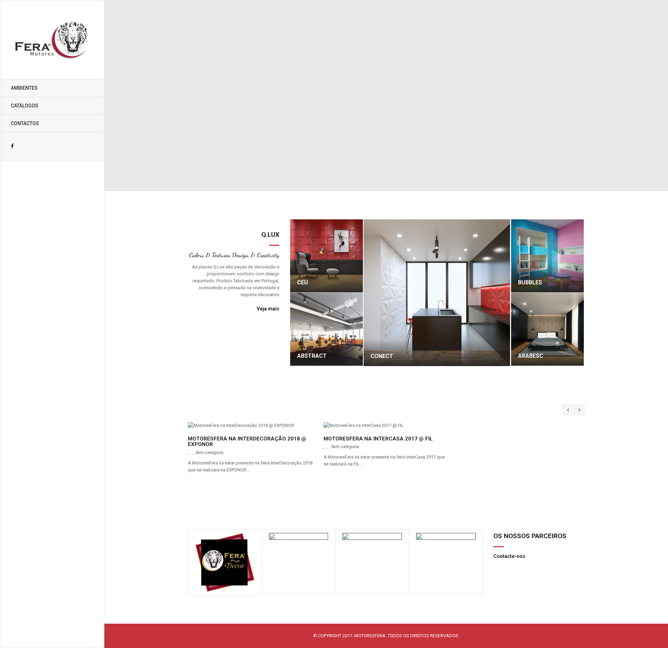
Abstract (312, 356)
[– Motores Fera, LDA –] (52, 40)
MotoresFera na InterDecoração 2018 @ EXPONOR (247, 441)
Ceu (302, 283)
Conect (382, 356)
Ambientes (24, 88)
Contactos (25, 123)
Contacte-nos (509, 556)
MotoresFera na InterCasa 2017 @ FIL (378, 439)
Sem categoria (209, 452)
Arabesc (530, 356)
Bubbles (530, 283)
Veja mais (268, 308)
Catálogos (24, 105)
